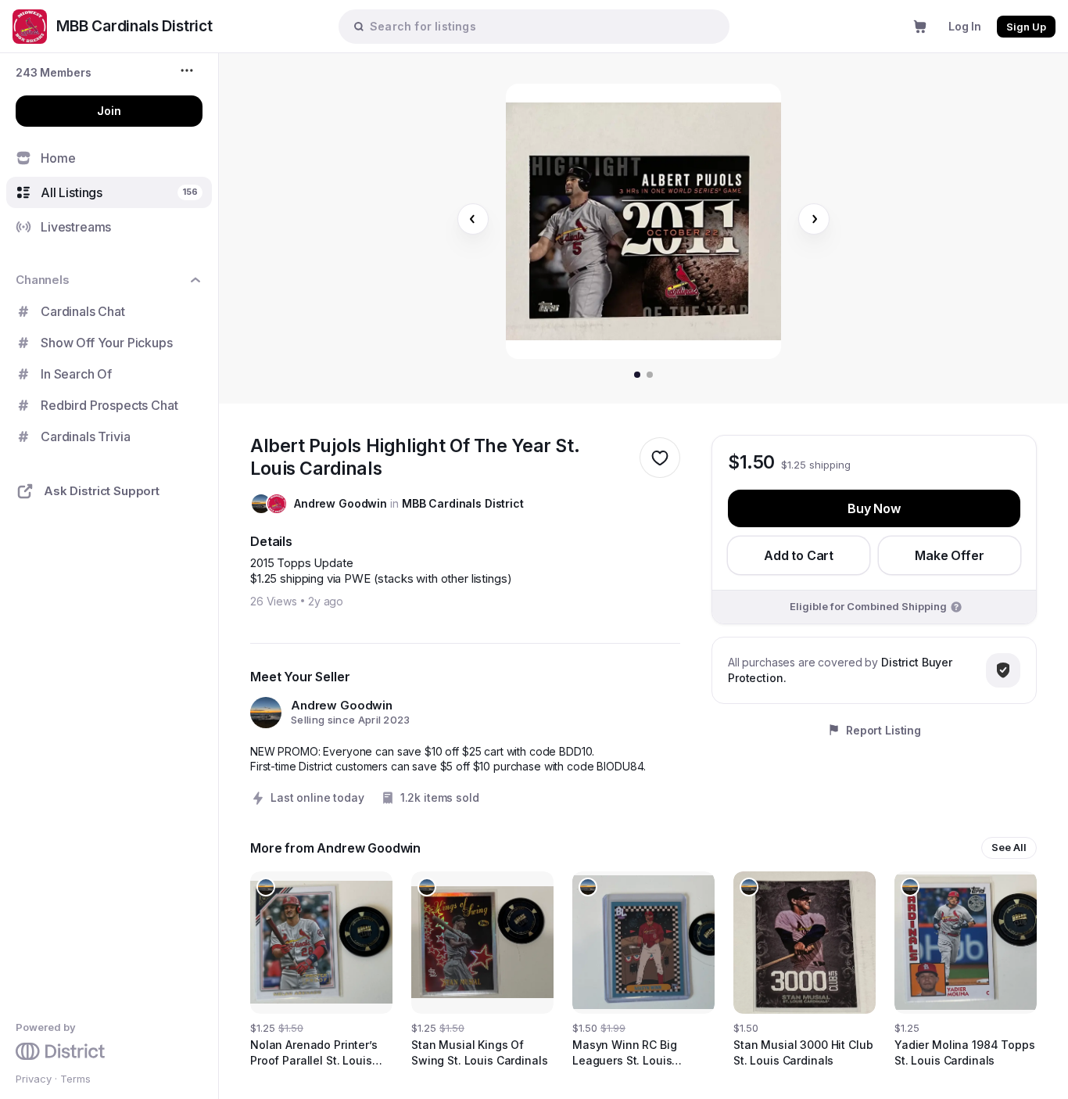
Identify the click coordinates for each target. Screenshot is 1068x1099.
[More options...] (188, 70)
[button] (53, 72)
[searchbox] (542, 26)
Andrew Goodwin (340, 503)
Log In (964, 26)
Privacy (34, 1078)
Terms (75, 1078)
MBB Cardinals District (463, 503)
